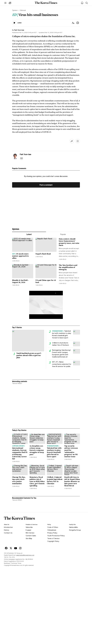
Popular (63, 234)
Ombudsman (51, 530)
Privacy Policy (52, 533)
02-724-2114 (10, 557)
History (6, 530)
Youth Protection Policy (56, 536)
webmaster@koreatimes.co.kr (25, 555)
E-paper (28, 530)
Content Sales (31, 536)
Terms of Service (53, 538)
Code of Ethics (52, 527)
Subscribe (29, 527)
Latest (29, 234)
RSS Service (30, 533)
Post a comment (46, 185)
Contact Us (8, 533)
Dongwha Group (75, 530)
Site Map (29, 538)
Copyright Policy (53, 541)
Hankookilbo (73, 527)
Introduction (8, 527)
